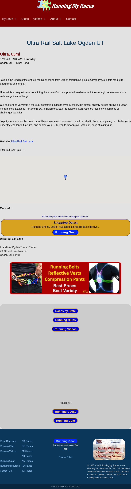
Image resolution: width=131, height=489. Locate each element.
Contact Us (6, 470)
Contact (71, 18)
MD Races (27, 451)
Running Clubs (65, 320)
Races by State (65, 311)
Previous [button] (14, 277)
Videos (37, 18)
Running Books (65, 411)
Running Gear (65, 232)
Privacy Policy (65, 457)
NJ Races (27, 456)
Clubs (25, 18)
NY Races (27, 461)
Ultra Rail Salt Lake (22, 141)
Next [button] (117, 277)
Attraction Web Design (69, 486)
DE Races (27, 446)
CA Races (27, 441)
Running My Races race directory (65, 5)
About (54, 18)
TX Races (27, 470)
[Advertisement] (65, 366)
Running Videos (66, 329)
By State (7, 18)
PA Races (27, 465)
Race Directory (8, 441)
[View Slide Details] (65, 278)
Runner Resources (10, 465)
